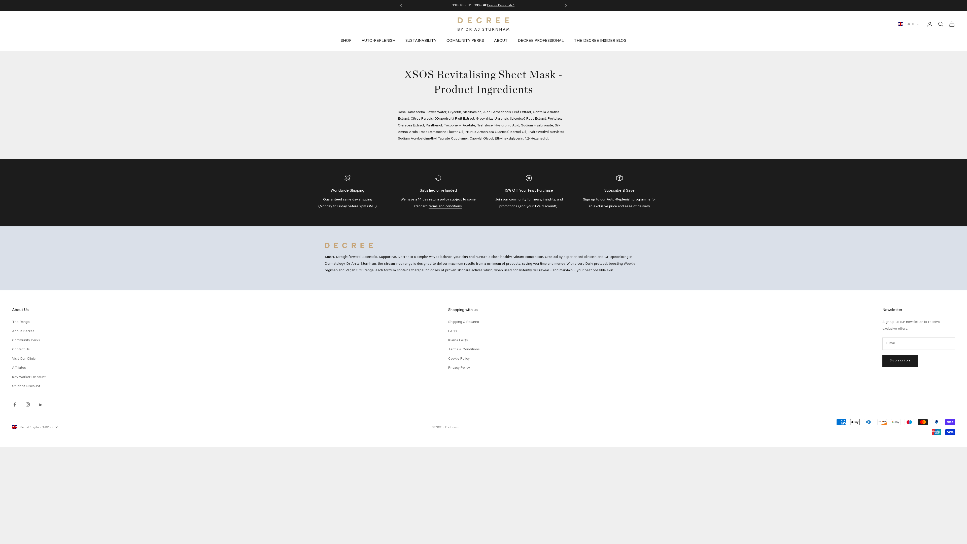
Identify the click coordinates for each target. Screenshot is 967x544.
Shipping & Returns (463, 322)
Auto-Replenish (378, 41)
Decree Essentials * (500, 5)
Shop (346, 41)
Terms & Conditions (464, 350)
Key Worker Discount (29, 378)
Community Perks (465, 41)
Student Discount (26, 387)
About (501, 41)
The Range (21, 322)
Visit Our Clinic (24, 359)
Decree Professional (541, 41)
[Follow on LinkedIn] (40, 404)
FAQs (452, 332)
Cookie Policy (459, 359)
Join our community (510, 200)
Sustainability (420, 41)
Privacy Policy (459, 368)
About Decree (23, 332)
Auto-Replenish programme (628, 200)
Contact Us (21, 350)
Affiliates (19, 368)
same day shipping (357, 200)
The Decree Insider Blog (600, 41)
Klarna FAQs (458, 341)
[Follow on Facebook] (14, 404)
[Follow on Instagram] (27, 404)
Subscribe (900, 361)
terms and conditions (445, 207)
